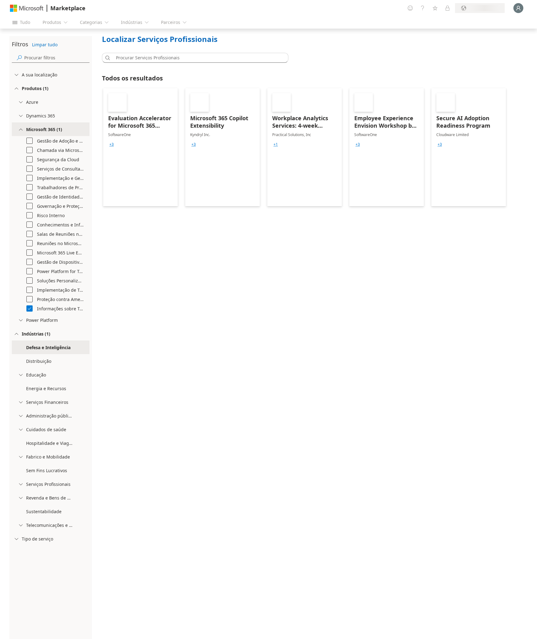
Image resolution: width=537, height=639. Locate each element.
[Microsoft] (27, 8)
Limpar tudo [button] (44, 45)
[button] (106, 58)
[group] (111, 144)
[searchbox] (57, 57)
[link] (140, 147)
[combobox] (197, 58)
